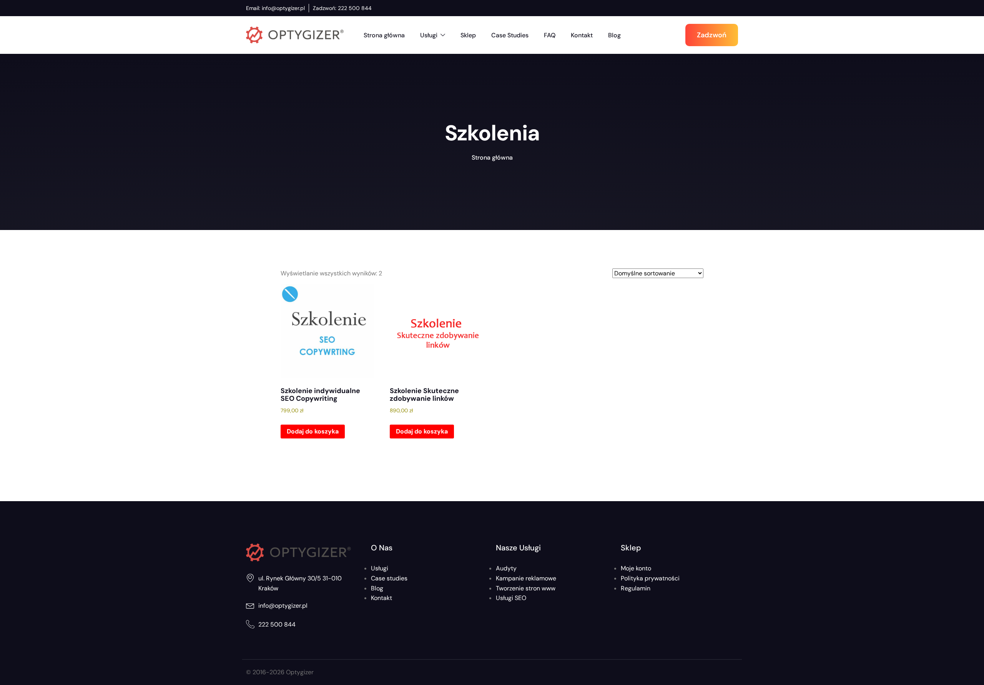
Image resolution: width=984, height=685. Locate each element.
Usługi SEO (511, 598)
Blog (614, 35)
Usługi (428, 35)
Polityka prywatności (650, 578)
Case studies (389, 578)
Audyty (506, 568)
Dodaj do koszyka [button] (313, 431)
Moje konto (636, 568)
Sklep (468, 35)
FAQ (549, 35)
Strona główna (384, 35)
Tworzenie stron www (525, 588)
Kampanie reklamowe (526, 578)
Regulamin (635, 588)
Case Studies (510, 35)
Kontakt (582, 35)
